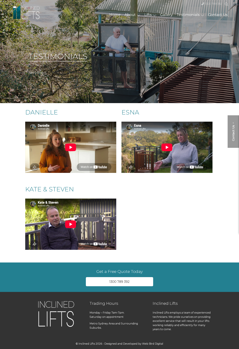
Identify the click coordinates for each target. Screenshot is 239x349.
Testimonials (188, 14)
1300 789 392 (213, 3)
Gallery (166, 14)
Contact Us (218, 14)
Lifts (148, 14)
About (130, 14)
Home (115, 14)
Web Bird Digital (152, 343)
